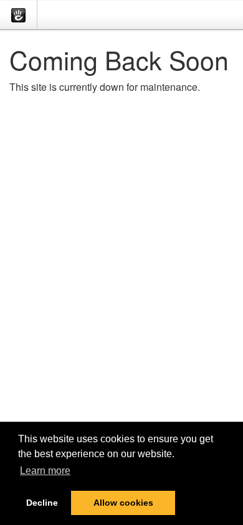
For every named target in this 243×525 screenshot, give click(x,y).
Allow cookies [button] (123, 503)
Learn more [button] (45, 470)
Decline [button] (42, 503)
